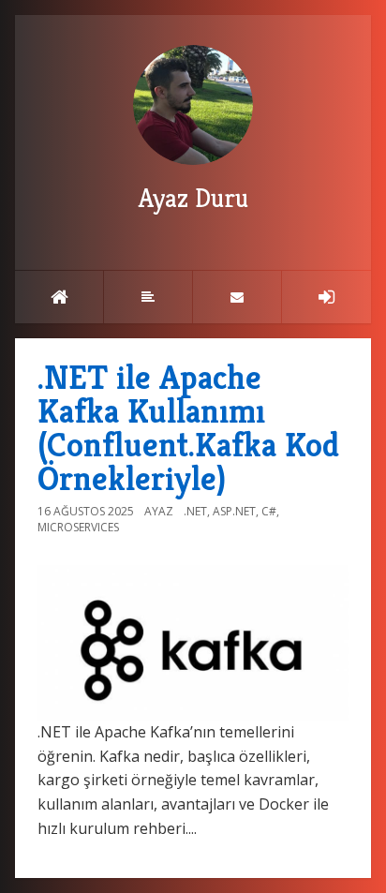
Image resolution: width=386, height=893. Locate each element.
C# (268, 511)
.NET (195, 511)
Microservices (78, 527)
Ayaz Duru (193, 198)
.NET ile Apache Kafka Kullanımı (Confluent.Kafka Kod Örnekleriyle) (188, 427)
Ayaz (158, 511)
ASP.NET (234, 511)
